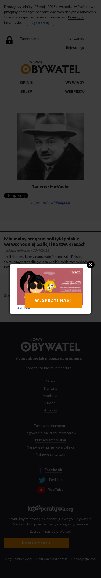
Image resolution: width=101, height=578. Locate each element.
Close (91, 264)
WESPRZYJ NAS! (53, 300)
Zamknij (23, 307)
